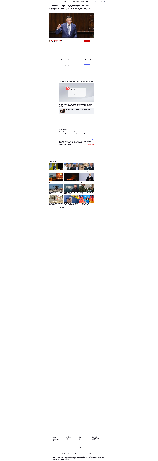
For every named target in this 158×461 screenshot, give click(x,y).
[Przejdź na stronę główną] (56, 1)
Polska (65, 1)
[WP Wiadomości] (59, 1)
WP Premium (73, 1)
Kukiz (62, 140)
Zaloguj (101, 1)
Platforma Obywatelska (94, 437)
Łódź (79, 439)
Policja (54, 438)
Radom (80, 445)
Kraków (80, 438)
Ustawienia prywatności (92, 453)
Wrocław (80, 437)
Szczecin (80, 440)
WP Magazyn (54, 435)
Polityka (87, 1)
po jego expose (87, 63)
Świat (69, 1)
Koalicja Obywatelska (94, 436)
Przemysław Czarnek (68, 437)
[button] (98, 1)
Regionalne (82, 1)
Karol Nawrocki (67, 445)
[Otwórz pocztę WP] (96, 1)
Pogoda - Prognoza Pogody (56, 439)
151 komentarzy (87, 40)
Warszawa (80, 436)
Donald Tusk (67, 440)
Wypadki (54, 440)
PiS (92, 138)
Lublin (80, 448)
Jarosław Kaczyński (68, 435)
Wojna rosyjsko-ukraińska (56, 436)
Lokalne (80, 435)
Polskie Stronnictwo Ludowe (95, 438)
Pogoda (77, 1)
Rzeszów (80, 447)
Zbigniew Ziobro (68, 438)
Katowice (80, 446)
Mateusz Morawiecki (68, 436)
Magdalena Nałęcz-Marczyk (57, 40)
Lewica (93, 440)
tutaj (68, 459)
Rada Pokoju (54, 437)
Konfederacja (93, 439)
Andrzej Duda (67, 439)
